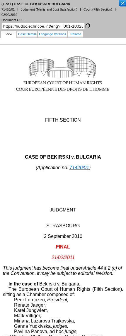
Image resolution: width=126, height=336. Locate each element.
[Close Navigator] (122, 3)
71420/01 (79, 167)
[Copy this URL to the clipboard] (88, 25)
